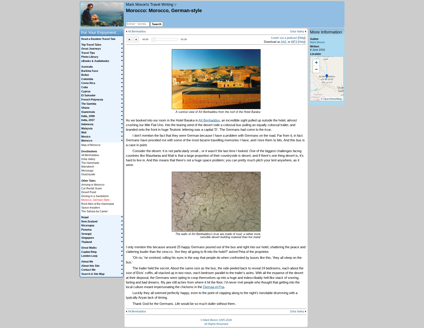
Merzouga (87, 170)
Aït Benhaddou (137, 31)
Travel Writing (151, 4)
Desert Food (88, 192)
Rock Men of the (97, 203)
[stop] (136, 39)
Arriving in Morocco (92, 184)
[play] (129, 39)
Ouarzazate (88, 174)
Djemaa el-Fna (213, 287)
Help (302, 37)
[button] (327, 76)
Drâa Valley (297, 31)
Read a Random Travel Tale (98, 39)
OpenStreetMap (332, 99)
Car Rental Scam (91, 188)
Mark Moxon (317, 42)
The (90, 162)
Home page (102, 14)
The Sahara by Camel (94, 211)
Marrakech (87, 166)
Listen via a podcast (284, 37)
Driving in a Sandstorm (95, 196)
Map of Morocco (90, 145)
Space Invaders (90, 207)
